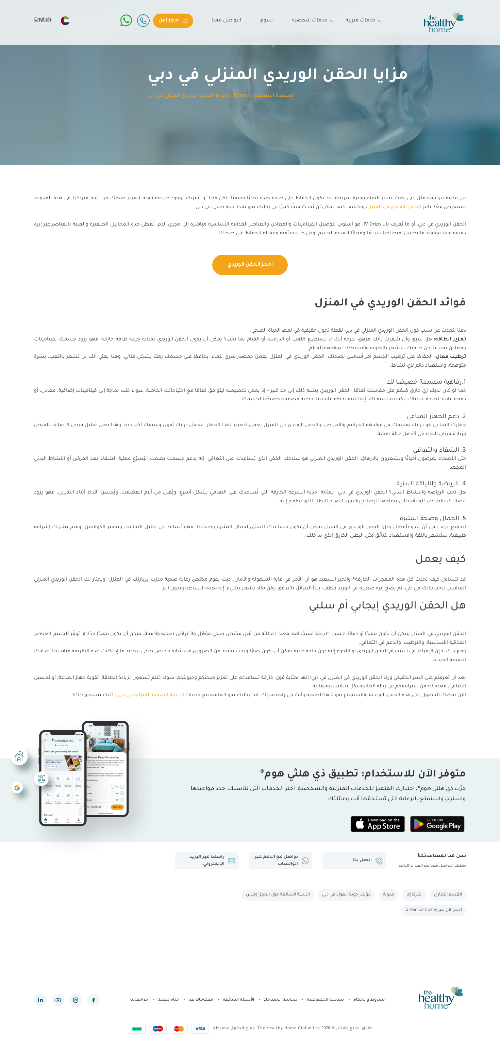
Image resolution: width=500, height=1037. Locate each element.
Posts (240, 96)
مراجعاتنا (139, 1000)
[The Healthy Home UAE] (444, 22)
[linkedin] (40, 1000)
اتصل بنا (362, 860)
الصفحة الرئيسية (274, 96)
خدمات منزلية (360, 20)
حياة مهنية (168, 1000)
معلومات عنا (200, 1000)
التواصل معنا (226, 20)
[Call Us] (143, 20)
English (42, 20)
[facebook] (93, 1000)
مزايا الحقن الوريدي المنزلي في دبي (187, 96)
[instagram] (75, 1000)
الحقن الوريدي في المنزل (394, 207)
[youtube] (58, 1000)
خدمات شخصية (309, 20)
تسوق (267, 20)
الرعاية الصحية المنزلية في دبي (151, 695)
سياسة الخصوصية (325, 1000)
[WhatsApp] (126, 20)
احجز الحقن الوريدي (250, 265)
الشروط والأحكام (369, 1000)
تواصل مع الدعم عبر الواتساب (276, 861)
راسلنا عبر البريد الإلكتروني (206, 861)
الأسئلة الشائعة (238, 1000)
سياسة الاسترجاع (280, 1000)
